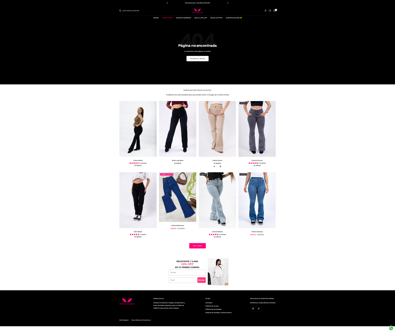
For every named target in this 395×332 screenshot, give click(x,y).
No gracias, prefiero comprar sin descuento (217, 186)
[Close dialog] (235, 141)
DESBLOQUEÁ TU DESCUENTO (217, 178)
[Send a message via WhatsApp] (391, 328)
